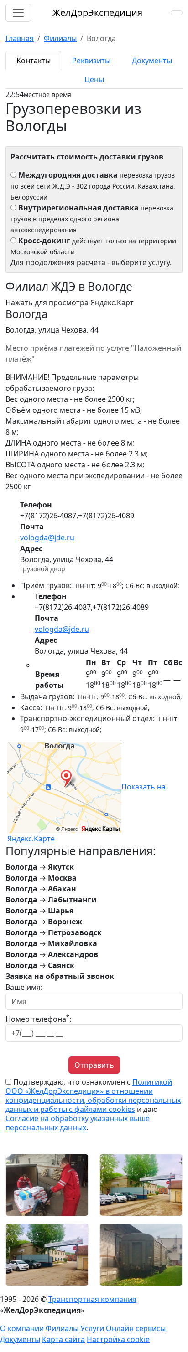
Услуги (92, 1328)
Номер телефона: (38, 1019)
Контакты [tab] (33, 61)
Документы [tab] (152, 61)
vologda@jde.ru (47, 538)
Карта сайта (63, 1339)
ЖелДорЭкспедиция (97, 12)
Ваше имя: (23, 987)
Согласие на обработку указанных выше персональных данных (77, 1122)
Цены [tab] (94, 79)
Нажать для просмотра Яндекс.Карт (69, 302)
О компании (22, 1328)
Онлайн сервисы (136, 1328)
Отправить (94, 1065)
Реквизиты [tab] (91, 61)
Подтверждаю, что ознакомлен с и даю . (93, 1104)
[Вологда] (47, 1184)
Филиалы (62, 1328)
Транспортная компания (92, 1299)
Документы (20, 1339)
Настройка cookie (118, 1339)
